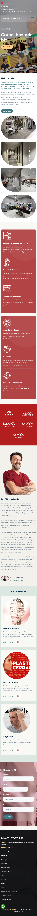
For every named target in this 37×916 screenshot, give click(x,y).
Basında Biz (7, 47)
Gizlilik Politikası (6, 895)
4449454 (5, 6)
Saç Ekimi (8, 736)
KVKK (2, 888)
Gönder (8, 817)
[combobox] (6, 789)
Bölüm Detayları (8, 642)
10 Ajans (21, 912)
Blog (2, 875)
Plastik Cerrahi (10, 682)
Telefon (5, 785)
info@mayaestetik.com (9, 9)
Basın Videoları (6, 867)
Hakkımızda (7, 111)
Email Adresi (7, 795)
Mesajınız (6, 805)
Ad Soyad (6, 774)
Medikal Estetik (11, 628)
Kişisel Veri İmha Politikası (9, 892)
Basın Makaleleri (6, 871)
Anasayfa (4, 860)
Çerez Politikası (6, 899)
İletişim (3, 879)
